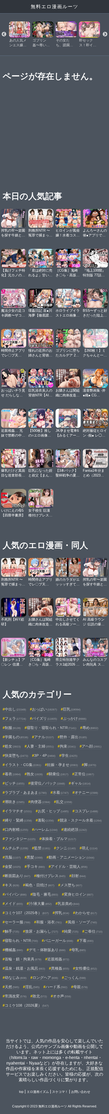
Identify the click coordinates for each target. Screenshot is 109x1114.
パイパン (15, 894)
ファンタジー (20, 839)
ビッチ (14, 783)
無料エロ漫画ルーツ (54, 6)
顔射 (78, 876)
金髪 (13, 866)
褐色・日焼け (39, 885)
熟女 (35, 774)
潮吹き (14, 802)
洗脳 (13, 857)
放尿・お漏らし (41, 931)
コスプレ (86, 811)
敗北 (40, 996)
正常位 (84, 774)
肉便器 (40, 802)
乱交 (64, 802)
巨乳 (71, 709)
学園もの (16, 737)
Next (105, 34)
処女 (13, 746)
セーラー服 (17, 922)
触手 (12, 931)
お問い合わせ (80, 1092)
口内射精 (16, 829)
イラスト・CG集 (23, 765)
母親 (80, 987)
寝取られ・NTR (21, 940)
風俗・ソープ (82, 922)
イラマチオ (18, 811)
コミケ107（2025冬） (27, 913)
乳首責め (68, 903)
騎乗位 (58, 774)
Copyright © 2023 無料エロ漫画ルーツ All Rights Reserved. (54, 1106)
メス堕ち (71, 885)
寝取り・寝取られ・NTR (51, 728)
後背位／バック (47, 783)
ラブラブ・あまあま (26, 792)
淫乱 (32, 987)
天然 (12, 987)
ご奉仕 (93, 931)
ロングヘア (45, 977)
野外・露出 (73, 737)
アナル (44, 737)
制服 (13, 728)
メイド (14, 903)
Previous (4, 34)
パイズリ (44, 718)
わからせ (86, 913)
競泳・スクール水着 (81, 820)
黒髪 (35, 857)
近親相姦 (58, 959)
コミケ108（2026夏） (27, 1005)
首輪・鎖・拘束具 (23, 959)
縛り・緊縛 (18, 820)
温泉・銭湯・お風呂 (25, 968)
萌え (89, 848)
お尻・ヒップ (53, 811)
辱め (90, 728)
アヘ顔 (91, 746)
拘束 (68, 746)
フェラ (15, 718)
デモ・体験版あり (47, 950)
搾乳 (62, 913)
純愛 (71, 931)
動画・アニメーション (71, 857)
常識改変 (15, 996)
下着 (86, 940)
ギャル (80, 783)
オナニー (86, 792)
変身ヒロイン (78, 894)
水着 (61, 792)
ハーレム (45, 829)
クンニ (66, 848)
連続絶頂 (75, 829)
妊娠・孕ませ (62, 765)
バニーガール (58, 940)
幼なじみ (15, 977)
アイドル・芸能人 (69, 866)
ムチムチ (16, 848)
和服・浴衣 (49, 922)
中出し (15, 709)
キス (12, 885)
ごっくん (75, 977)
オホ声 (62, 996)
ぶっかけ (74, 718)
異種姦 (60, 968)
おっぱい (44, 709)
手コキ (36, 866)
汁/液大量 (40, 903)
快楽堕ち (16, 755)
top (21, 1092)
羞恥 (46, 820)
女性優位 (86, 968)
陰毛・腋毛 (45, 894)
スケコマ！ (60, 1092)
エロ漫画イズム (38, 1092)
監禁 (42, 848)
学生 (69, 755)
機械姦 (14, 950)
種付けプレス (50, 876)
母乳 (78, 950)
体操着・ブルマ (59, 839)
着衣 (13, 774)
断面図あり (17, 876)
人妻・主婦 (40, 746)
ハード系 (56, 987)
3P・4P (44, 755)
